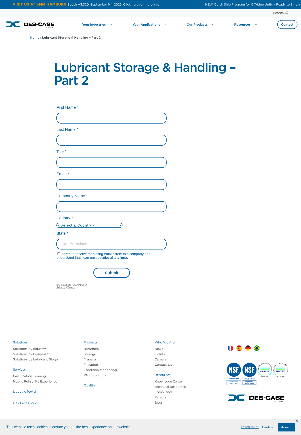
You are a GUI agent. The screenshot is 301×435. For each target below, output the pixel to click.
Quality (89, 385)
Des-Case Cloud (25, 403)
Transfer (90, 359)
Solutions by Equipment (31, 354)
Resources (163, 375)
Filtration (91, 364)
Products (91, 342)
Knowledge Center (169, 381)
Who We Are (165, 342)
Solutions (20, 342)
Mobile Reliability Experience (35, 381)
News (159, 349)
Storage (90, 354)
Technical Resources (170, 386)
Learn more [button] (250, 427)
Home (34, 37)
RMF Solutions (95, 375)
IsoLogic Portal (24, 391)
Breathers (91, 349)
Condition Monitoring (100, 370)
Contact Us (163, 364)
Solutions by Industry (29, 349)
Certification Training (29, 376)
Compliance (164, 392)
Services (19, 369)
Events (160, 354)
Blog (158, 402)
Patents (160, 397)
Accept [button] (286, 427)
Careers (160, 359)
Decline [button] (267, 427)
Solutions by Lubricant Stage (35, 359)
